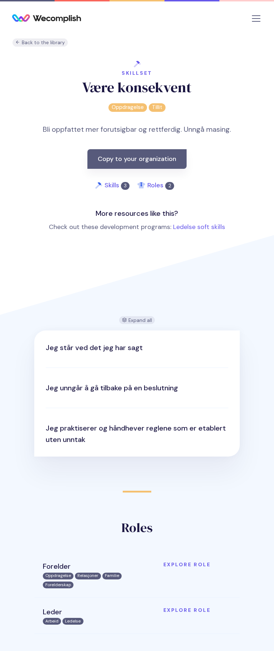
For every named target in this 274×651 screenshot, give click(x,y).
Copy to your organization (137, 159)
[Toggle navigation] (256, 18)
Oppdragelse (128, 107)
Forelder (57, 566)
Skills (116, 185)
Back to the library (42, 43)
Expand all (139, 320)
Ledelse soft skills (199, 227)
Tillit (157, 107)
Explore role (186, 564)
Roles (159, 185)
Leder (52, 611)
